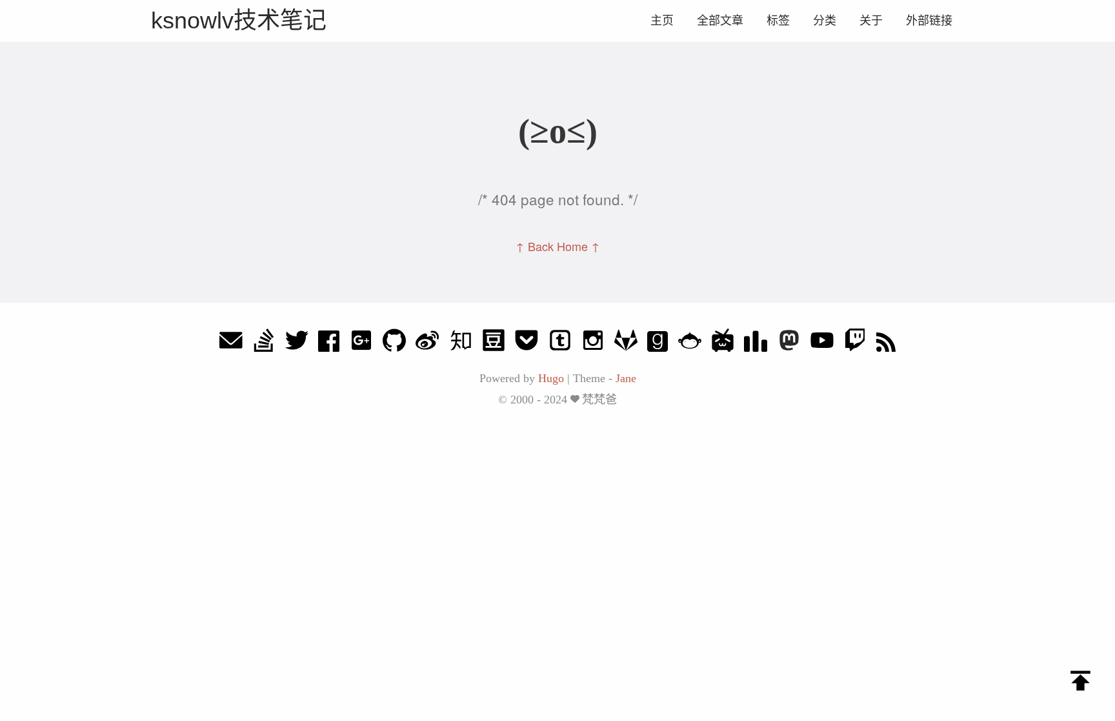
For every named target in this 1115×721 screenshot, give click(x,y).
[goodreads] (657, 343)
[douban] (493, 343)
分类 (824, 20)
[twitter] (296, 343)
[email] (231, 343)
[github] (394, 343)
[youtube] (822, 343)
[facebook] (328, 343)
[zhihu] (460, 343)
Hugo (551, 378)
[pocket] (526, 343)
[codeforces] (755, 343)
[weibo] (427, 343)
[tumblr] (560, 343)
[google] (361, 343)
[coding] (689, 343)
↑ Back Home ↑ (558, 246)
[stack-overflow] (264, 343)
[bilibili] (722, 343)
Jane (626, 378)
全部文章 (720, 20)
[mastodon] (789, 343)
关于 (871, 20)
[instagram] (593, 343)
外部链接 (929, 20)
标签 (778, 20)
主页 (662, 20)
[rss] (886, 343)
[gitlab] (626, 343)
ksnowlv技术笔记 (238, 20)
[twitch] (855, 343)
